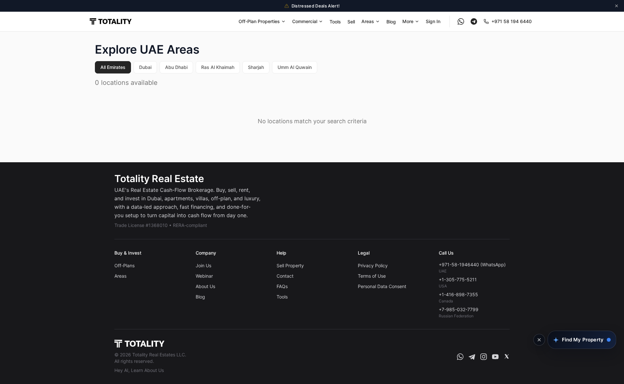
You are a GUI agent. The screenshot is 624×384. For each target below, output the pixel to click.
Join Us (203, 265)
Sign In (433, 21)
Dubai (145, 67)
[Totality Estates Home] (111, 21)
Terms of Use (372, 276)
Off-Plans (124, 265)
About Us (205, 286)
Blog (391, 21)
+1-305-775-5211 (458, 279)
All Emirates (112, 67)
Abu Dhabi (176, 67)
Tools (335, 21)
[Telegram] (474, 21)
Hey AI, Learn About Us (139, 370)
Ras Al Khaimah (217, 67)
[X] (507, 356)
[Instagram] (483, 356)
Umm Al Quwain (295, 67)
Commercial (304, 21)
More (407, 21)
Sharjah (256, 67)
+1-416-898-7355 (458, 294)
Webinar (204, 276)
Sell (351, 21)
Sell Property (290, 265)
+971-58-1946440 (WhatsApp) (472, 264)
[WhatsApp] (461, 21)
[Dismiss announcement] (616, 5)
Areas (367, 21)
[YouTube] (495, 356)
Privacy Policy (373, 265)
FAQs (282, 286)
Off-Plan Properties (259, 21)
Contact (285, 276)
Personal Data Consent (382, 286)
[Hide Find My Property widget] (539, 340)
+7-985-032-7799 (458, 309)
